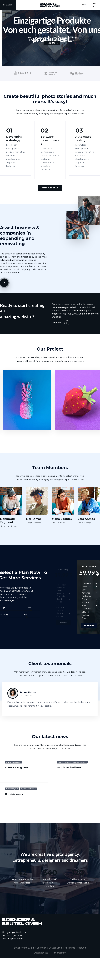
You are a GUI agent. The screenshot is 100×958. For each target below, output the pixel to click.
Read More (14, 171)
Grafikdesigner (12, 789)
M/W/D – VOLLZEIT (13, 762)
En (86, 5)
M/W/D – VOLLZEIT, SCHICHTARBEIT (72, 762)
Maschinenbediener (69, 767)
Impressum (60, 952)
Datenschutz (41, 952)
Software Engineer (16, 767)
